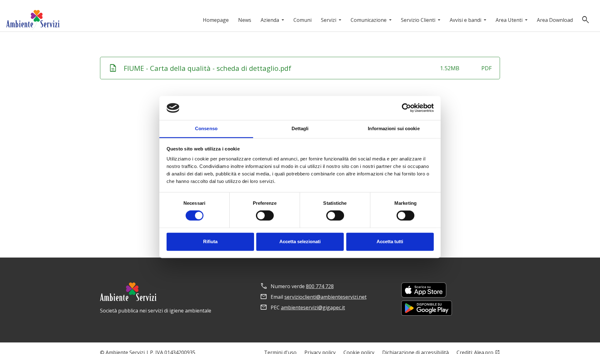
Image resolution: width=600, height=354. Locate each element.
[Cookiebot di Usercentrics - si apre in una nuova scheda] (406, 108)
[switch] (265, 216)
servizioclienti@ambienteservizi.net (325, 296)
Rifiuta (210, 241)
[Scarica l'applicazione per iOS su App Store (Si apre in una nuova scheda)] (423, 290)
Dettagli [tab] (300, 128)
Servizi (329, 20)
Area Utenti (510, 20)
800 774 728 (320, 286)
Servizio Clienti (419, 20)
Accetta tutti (390, 241)
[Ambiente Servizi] (32, 20)
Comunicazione (369, 20)
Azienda (270, 20)
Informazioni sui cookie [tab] (393, 128)
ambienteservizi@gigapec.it (313, 307)
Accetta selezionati (300, 241)
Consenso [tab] (206, 128)
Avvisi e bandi (466, 20)
